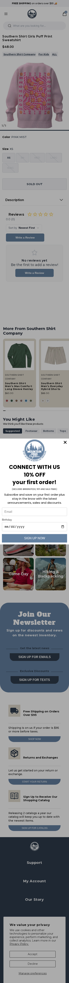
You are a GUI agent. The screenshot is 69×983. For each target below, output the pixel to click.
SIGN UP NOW (34, 538)
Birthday (7, 519)
